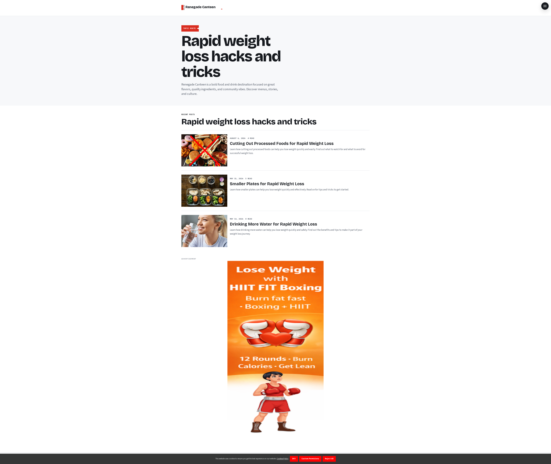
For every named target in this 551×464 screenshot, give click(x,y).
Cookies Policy (282, 458)
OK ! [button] (294, 458)
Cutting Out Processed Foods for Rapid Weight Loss (282, 143)
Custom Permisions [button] (310, 458)
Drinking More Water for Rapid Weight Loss (273, 224)
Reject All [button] (329, 458)
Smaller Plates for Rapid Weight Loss (267, 183)
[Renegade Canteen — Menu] (545, 6)
